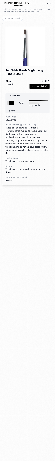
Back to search (14, 18)
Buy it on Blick (38, 86)
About (48, 3)
